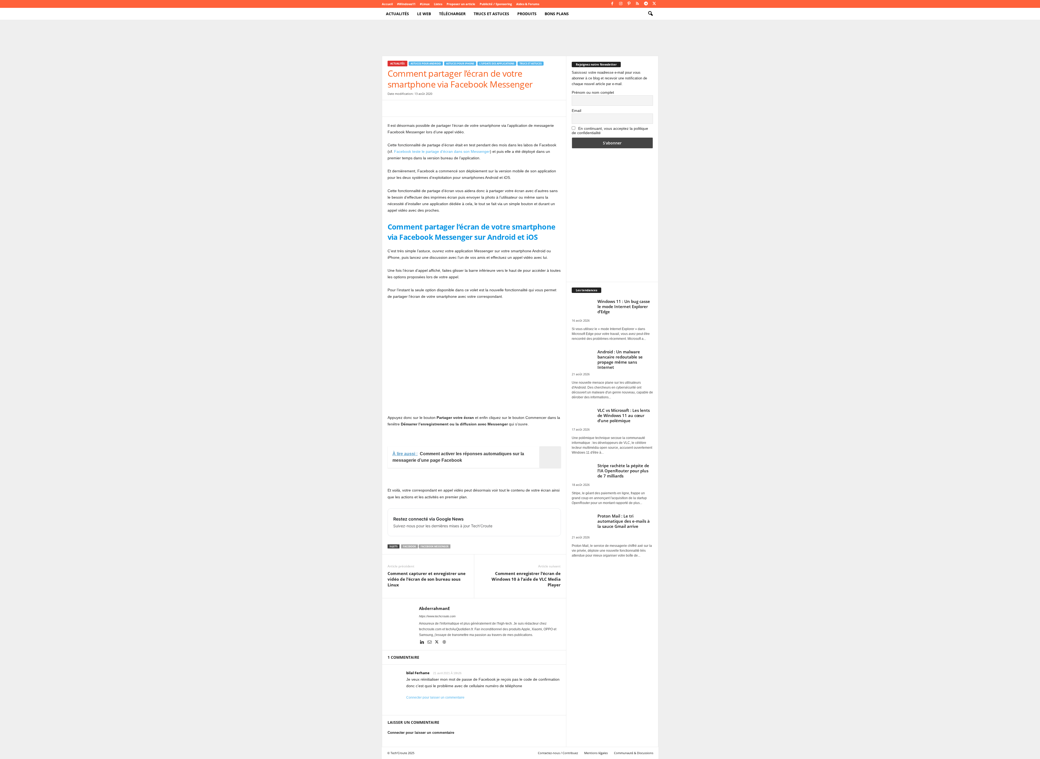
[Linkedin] (422, 642)
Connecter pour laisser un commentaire (435, 697)
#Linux (425, 4)
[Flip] (467, 108)
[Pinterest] (629, 4)
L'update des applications (496, 63)
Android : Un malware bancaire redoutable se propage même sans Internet (620, 359)
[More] (480, 108)
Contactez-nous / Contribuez (558, 753)
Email (576, 110)
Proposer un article (461, 4)
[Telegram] (646, 4)
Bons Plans (557, 13)
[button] (650, 14)
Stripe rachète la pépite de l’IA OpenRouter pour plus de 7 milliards (623, 471)
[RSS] (637, 4)
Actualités (397, 13)
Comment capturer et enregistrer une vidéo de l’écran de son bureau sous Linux (427, 579)
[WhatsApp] (430, 108)
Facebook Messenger (434, 546)
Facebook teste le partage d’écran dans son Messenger (442, 151)
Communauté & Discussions (633, 753)
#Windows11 (406, 4)
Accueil (387, 4)
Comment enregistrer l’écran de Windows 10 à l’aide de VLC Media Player (526, 579)
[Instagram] (621, 4)
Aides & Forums (527, 4)
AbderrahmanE (434, 608)
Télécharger (452, 13)
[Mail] (430, 642)
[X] (654, 4)
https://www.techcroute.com (437, 616)
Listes (438, 4)
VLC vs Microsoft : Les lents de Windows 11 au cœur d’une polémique (623, 415)
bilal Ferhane (418, 672)
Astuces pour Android (426, 63)
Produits (527, 13)
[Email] (442, 108)
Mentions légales (596, 753)
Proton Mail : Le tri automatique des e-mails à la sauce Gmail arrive (623, 521)
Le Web (424, 13)
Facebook (409, 546)
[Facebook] (612, 4)
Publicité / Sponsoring (496, 4)
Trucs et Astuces (491, 13)
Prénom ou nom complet (593, 92)
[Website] (444, 642)
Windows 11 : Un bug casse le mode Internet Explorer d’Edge (623, 306)
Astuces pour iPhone (460, 63)
